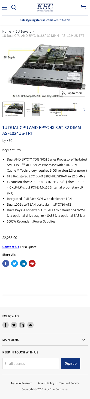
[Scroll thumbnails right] (83, 109)
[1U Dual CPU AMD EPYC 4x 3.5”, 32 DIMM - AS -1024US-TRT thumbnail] (13, 109)
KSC (9, 140)
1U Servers (23, 31)
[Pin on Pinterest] (32, 263)
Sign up (71, 363)
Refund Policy (45, 383)
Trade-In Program (21, 383)
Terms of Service (69, 383)
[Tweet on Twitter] (14, 263)
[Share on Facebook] (5, 263)
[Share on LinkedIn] (23, 263)
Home (6, 31)
